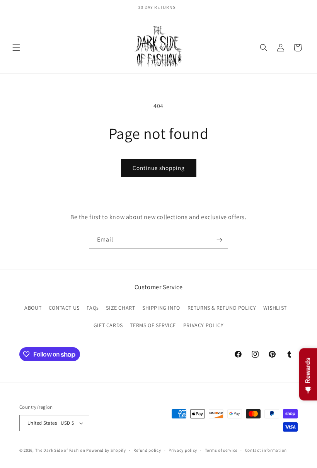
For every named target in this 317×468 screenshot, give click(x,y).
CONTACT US (64, 307)
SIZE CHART (120, 307)
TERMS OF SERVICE (153, 325)
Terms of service (221, 450)
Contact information (266, 450)
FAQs (93, 307)
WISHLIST (275, 307)
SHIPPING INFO (161, 307)
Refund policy (147, 450)
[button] (16, 47)
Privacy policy (183, 450)
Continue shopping (159, 167)
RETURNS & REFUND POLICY (221, 307)
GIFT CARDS (108, 325)
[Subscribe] (219, 240)
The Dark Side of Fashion (60, 450)
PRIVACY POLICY (203, 325)
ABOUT (32, 307)
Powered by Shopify (106, 450)
